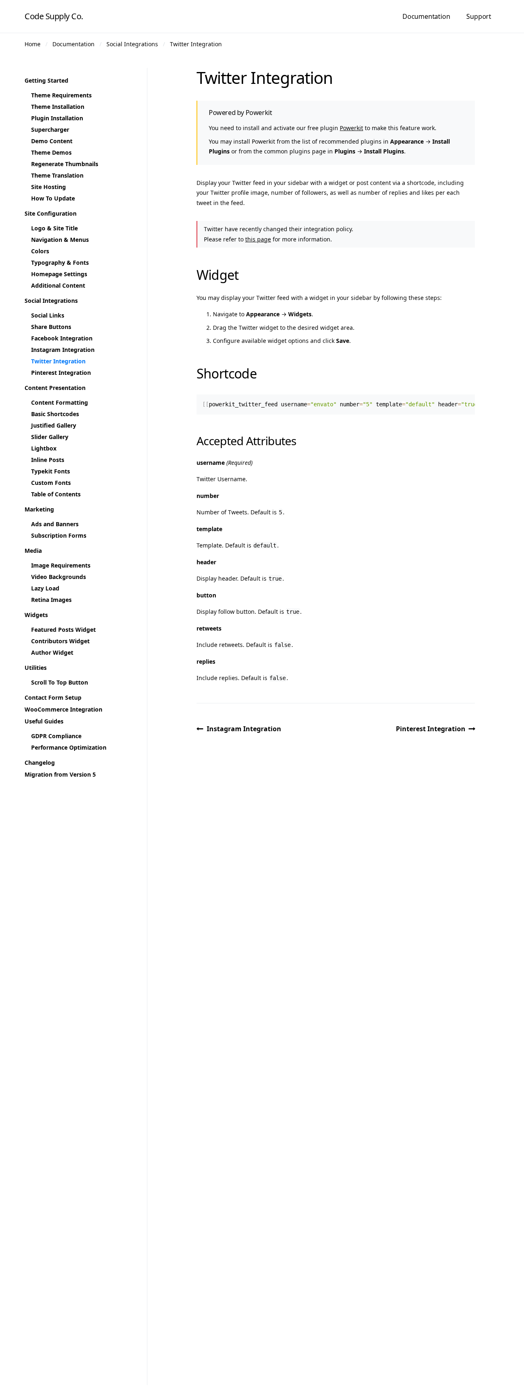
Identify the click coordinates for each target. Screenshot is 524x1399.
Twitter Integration (196, 44)
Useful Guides (44, 721)
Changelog (40, 762)
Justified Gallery (53, 425)
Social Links (47, 315)
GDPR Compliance (56, 736)
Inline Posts (47, 460)
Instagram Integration (244, 728)
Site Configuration (51, 213)
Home (33, 44)
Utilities (36, 667)
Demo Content (51, 141)
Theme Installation (57, 106)
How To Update (53, 198)
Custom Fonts (51, 483)
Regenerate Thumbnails (64, 164)
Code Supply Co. (54, 16)
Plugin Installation (57, 118)
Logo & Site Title (54, 228)
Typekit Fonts (50, 471)
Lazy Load (45, 588)
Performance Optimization (68, 747)
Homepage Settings (59, 274)
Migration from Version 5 (60, 774)
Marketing (39, 509)
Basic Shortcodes (55, 414)
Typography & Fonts (60, 262)
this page (258, 239)
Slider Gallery (49, 437)
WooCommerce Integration (63, 709)
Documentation (426, 16)
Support (478, 16)
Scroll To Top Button (59, 682)
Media (33, 550)
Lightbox (43, 448)
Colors (40, 251)
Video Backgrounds (58, 577)
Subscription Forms (58, 535)
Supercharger (50, 129)
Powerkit (351, 128)
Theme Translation (57, 175)
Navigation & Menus (60, 239)
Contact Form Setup (53, 697)
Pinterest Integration (430, 728)
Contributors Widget (60, 641)
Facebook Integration (62, 338)
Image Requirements (60, 565)
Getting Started (46, 80)
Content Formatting (59, 402)
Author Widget (52, 652)
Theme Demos (51, 152)
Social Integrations (132, 44)
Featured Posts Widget (63, 629)
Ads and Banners (55, 524)
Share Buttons (51, 327)
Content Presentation (55, 388)
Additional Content (58, 285)
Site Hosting (48, 187)
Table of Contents (56, 494)
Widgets (36, 615)
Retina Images (51, 600)
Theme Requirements (61, 95)
